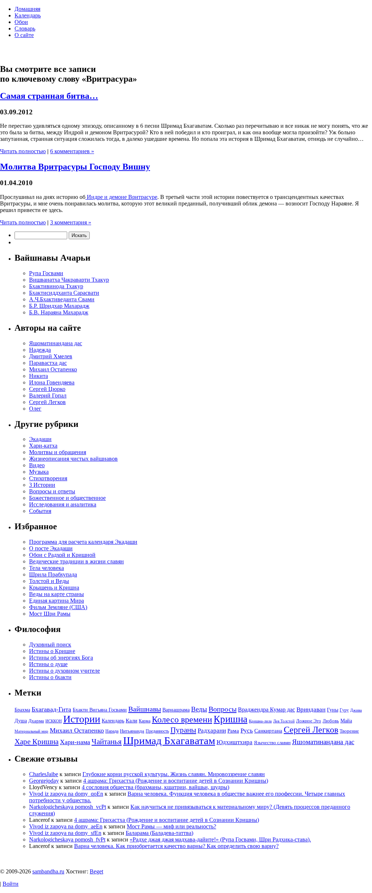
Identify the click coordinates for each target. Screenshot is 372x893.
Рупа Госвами (46, 273)
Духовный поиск (50, 644)
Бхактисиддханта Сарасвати (64, 293)
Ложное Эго (308, 720)
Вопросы (222, 709)
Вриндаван (311, 709)
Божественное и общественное (67, 498)
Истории (81, 719)
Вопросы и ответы (52, 491)
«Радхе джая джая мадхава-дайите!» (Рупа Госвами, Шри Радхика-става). (220, 839)
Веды (199, 709)
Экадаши (40, 439)
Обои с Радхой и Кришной (62, 555)
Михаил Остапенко (53, 369)
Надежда (40, 350)
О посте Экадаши (51, 548)
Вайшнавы (144, 709)
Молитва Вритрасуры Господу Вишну (75, 166)
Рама (233, 730)
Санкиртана (268, 730)
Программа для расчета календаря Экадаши (83, 542)
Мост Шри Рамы (49, 614)
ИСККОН (53, 721)
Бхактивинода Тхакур (56, 286)
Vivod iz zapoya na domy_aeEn (65, 826)
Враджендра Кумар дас (266, 709)
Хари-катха (43, 446)
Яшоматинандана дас (55, 343)
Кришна (230, 719)
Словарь (25, 28)
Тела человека (46, 568)
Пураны (183, 730)
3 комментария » (70, 222)
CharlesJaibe (43, 774)
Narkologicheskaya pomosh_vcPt (67, 807)
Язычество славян (272, 742)
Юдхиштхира (234, 742)
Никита (38, 376)
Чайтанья (107, 741)
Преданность (157, 731)
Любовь (331, 720)
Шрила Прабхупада (53, 574)
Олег (35, 408)
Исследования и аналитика (62, 504)
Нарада (111, 731)
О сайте (24, 35)
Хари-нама (75, 742)
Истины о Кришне (52, 651)
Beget (96, 871)
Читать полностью (23, 151)
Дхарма (36, 720)
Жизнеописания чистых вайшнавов (73, 459)
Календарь (28, 15)
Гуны (332, 710)
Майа (346, 720)
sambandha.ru (48, 871)
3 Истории (42, 485)
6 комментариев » (72, 151)
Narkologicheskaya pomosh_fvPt (67, 839)
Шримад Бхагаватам (169, 740)
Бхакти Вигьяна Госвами (100, 710)
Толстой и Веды (49, 581)
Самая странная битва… (49, 96)
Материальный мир (31, 731)
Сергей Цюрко (47, 389)
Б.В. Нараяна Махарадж (58, 312)
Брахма (22, 710)
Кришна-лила (260, 721)
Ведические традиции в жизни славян (76, 561)
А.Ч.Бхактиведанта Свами (61, 299)
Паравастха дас (48, 363)
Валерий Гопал (47, 395)
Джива (356, 710)
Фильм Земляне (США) (58, 607)
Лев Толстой (284, 721)
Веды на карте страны (56, 594)
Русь (246, 730)
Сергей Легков (47, 402)
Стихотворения (48, 478)
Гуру (344, 710)
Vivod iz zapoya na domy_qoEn (66, 794)
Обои (21, 22)
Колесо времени (182, 719)
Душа (21, 720)
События (40, 511)
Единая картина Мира (56, 601)
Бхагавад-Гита (51, 709)
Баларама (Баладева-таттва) (159, 833)
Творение (349, 731)
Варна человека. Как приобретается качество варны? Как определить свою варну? (176, 846)
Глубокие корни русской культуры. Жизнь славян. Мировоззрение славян (173, 774)
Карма (144, 720)
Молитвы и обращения (57, 452)
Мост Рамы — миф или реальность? (171, 826)
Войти (11, 884)
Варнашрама (176, 710)
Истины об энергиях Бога (61, 658)
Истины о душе (48, 664)
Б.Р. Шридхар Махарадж (59, 306)
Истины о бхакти (50, 677)
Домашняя (27, 9)
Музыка (39, 472)
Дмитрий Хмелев (50, 356)
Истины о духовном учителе (64, 671)
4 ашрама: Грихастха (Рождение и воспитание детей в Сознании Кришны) (175, 781)
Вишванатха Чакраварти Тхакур (69, 280)
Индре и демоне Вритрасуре (121, 197)
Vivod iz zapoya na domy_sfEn (65, 833)
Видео (37, 465)
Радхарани (212, 730)
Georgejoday (44, 781)
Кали (131, 720)
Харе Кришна (36, 741)
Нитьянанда (132, 731)
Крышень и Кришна (54, 587)
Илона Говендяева (51, 382)
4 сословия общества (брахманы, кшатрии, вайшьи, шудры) (155, 787)
